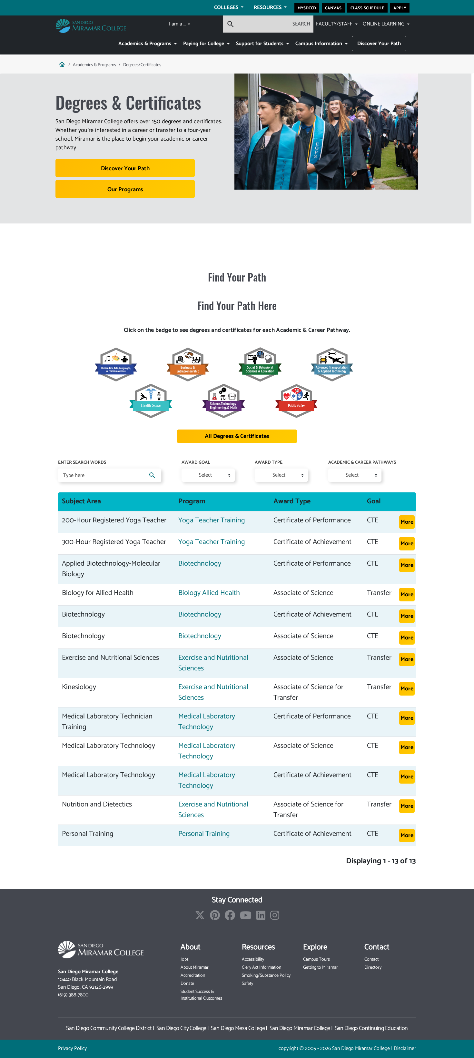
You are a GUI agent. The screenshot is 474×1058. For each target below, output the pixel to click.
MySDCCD (307, 8)
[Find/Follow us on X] (200, 917)
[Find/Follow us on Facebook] (230, 917)
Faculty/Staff (335, 24)
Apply (399, 8)
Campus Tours (316, 959)
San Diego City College (181, 1028)
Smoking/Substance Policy (266, 975)
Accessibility (253, 959)
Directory (372, 967)
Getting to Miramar (320, 967)
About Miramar (195, 967)
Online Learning (384, 24)
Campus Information (319, 43)
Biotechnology (199, 563)
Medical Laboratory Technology (206, 722)
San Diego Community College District (109, 1028)
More (406, 522)
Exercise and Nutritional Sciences (213, 663)
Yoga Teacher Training (211, 520)
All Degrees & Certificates (237, 436)
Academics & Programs (145, 43)
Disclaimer (405, 1048)
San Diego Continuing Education (371, 1028)
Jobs (185, 959)
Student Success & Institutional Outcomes (201, 995)
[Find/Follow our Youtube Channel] (246, 917)
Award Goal (196, 463)
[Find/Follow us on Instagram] (274, 917)
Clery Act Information (261, 967)
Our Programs (125, 189)
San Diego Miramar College (300, 1028)
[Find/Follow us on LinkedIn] (260, 917)
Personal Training (204, 834)
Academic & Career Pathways (362, 463)
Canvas (333, 8)
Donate (187, 983)
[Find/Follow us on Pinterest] (215, 917)
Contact (371, 959)
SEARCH (301, 24)
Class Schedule (367, 8)
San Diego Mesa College (238, 1028)
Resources (268, 7)
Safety (247, 983)
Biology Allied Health (209, 593)
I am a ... (177, 24)
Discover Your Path (379, 43)
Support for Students (260, 43)
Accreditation (193, 975)
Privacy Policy (72, 1048)
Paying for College (204, 43)
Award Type (268, 463)
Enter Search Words (82, 463)
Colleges (227, 7)
